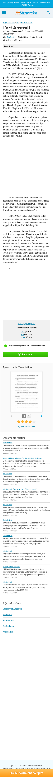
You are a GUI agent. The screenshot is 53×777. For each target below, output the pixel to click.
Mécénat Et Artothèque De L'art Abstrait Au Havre (22, 458)
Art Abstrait (7, 473)
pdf (22, 334)
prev (11, 416)
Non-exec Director (31, 2)
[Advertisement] (26, 166)
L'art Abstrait (7, 442)
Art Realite (8, 631)
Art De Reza (8, 626)
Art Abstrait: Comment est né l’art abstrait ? (20, 489)
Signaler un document (26, 426)
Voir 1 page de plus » (26, 323)
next (41, 416)
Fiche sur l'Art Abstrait (11, 566)
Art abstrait (7, 551)
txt (23, 331)
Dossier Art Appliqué (12, 608)
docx (23, 337)
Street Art (7, 614)
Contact (31, 5)
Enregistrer (27, 354)
